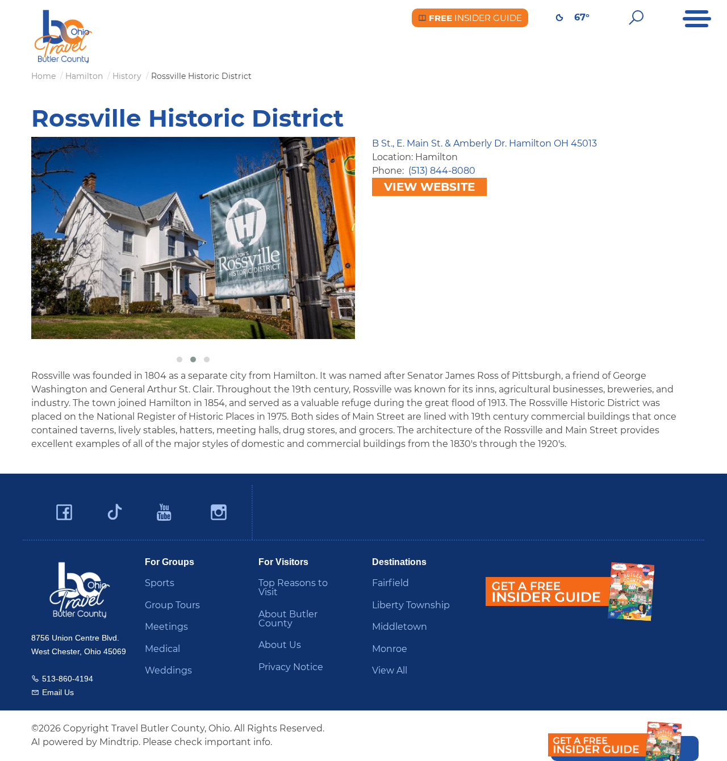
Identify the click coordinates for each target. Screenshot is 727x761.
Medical (162, 648)
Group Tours (172, 605)
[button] (179, 359)
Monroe (389, 648)
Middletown (399, 626)
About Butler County (287, 619)
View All (389, 670)
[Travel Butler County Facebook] (64, 512)
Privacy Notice (290, 667)
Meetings (166, 626)
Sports (159, 583)
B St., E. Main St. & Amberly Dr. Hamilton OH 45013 (484, 143)
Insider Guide (474, 17)
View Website (429, 187)
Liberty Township (411, 605)
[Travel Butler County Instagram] (218, 512)
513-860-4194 (67, 678)
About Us (279, 644)
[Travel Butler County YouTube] (164, 512)
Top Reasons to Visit (293, 587)
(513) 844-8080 (441, 170)
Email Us (58, 692)
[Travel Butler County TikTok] (115, 507)
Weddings (168, 670)
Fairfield (390, 583)
